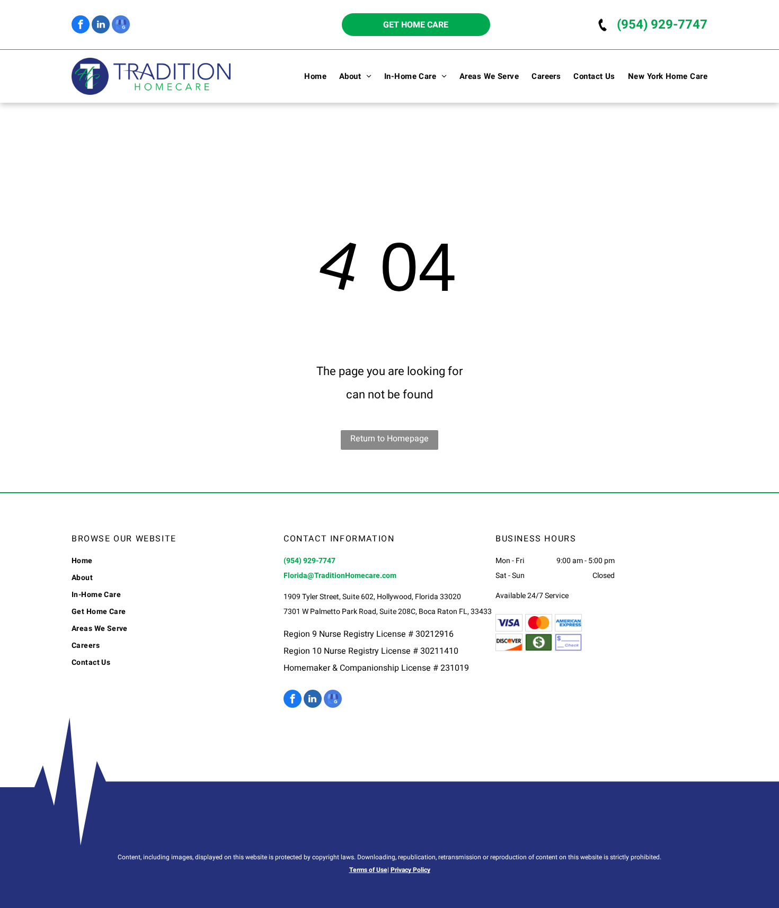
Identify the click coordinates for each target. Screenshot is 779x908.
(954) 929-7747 (662, 24)
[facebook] (81, 25)
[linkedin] (101, 25)
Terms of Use (368, 870)
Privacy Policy (410, 870)
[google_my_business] (121, 25)
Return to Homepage (389, 438)
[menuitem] (308, 76)
